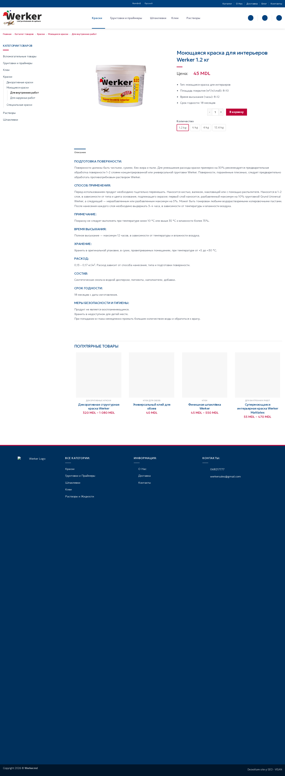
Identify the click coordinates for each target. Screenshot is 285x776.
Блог (264, 3)
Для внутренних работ (84, 34)
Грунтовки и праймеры (126, 18)
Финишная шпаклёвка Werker (204, 406)
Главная (7, 34)
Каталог (227, 3)
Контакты (276, 3)
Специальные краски (19, 104)
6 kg (206, 127)
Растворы (193, 18)
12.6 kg (219, 127)
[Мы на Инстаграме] (8, 4)
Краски (97, 18)
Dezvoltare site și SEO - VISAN (265, 769)
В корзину (237, 112)
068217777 (217, 469)
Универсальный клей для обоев (151, 406)
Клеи (175, 18)
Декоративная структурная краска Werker (98, 406)
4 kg (195, 127)
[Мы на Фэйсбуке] (4, 4)
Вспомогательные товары (19, 56)
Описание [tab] (80, 152)
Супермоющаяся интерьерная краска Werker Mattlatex (257, 409)
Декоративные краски (20, 82)
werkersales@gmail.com (225, 476)
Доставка (252, 3)
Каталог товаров (24, 34)
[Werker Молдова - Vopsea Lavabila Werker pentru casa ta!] (22, 18)
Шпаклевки (158, 18)
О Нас (239, 3)
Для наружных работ (22, 98)
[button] (250, 18)
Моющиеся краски (58, 34)
